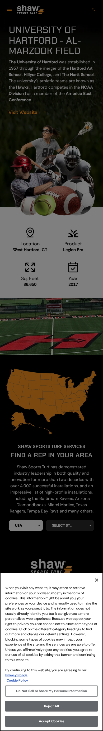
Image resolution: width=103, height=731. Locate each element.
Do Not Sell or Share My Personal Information (51, 691)
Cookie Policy (17, 680)
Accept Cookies (51, 721)
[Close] (96, 580)
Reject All (51, 706)
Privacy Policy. (16, 675)
